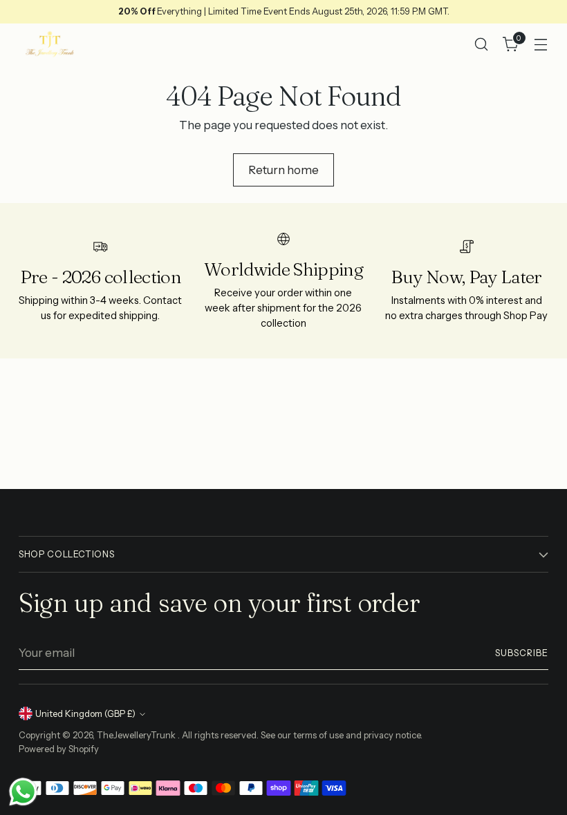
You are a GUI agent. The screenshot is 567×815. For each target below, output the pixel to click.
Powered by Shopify (59, 749)
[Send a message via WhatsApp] (23, 792)
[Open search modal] (481, 44)
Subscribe (521, 653)
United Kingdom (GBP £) (85, 714)
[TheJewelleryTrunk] (50, 44)
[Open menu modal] (541, 44)
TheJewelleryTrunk (137, 735)
